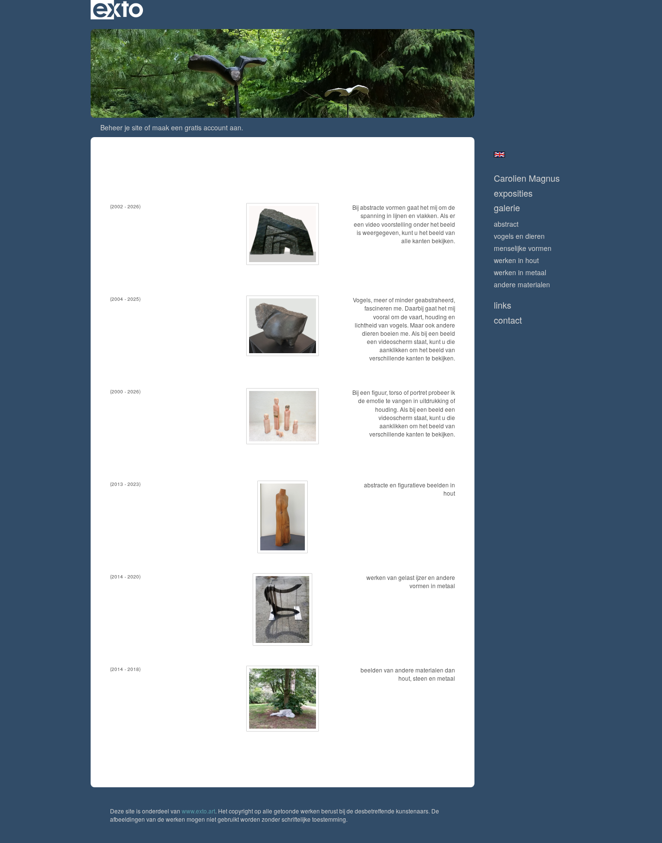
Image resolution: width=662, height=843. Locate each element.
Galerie (507, 208)
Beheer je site (121, 127)
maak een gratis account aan (196, 127)
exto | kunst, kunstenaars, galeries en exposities (118, 9)
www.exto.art (198, 811)
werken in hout (516, 260)
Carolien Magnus (527, 178)
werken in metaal (520, 272)
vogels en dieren (519, 236)
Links (502, 305)
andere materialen (522, 284)
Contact (508, 320)
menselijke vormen (523, 248)
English (499, 154)
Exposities (513, 193)
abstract (506, 224)
